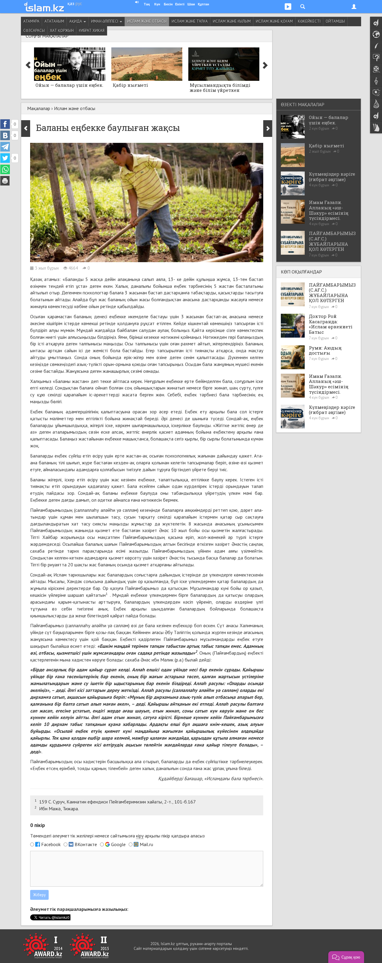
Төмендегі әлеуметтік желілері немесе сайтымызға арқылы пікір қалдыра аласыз (117, 836)
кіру (140, 836)
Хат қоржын (62, 30)
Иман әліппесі (105, 21)
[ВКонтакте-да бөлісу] (5, 135)
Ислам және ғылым (232, 21)
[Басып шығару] (5, 181)
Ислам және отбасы (147, 21)
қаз (70, 3)
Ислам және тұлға (190, 21)
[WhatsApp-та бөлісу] (5, 169)
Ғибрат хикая (91, 30)
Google (118, 844)
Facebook (51, 844)
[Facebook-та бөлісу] (5, 124)
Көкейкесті (309, 21)
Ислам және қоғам (274, 21)
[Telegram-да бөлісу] (5, 147)
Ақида (76, 21)
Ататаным (54, 21)
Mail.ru (146, 844)
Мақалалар (38, 108)
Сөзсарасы (34, 30)
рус (79, 3)
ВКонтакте (86, 844)
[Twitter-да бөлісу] (5, 158)
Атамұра (31, 21)
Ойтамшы (335, 21)
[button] (346, 957)
